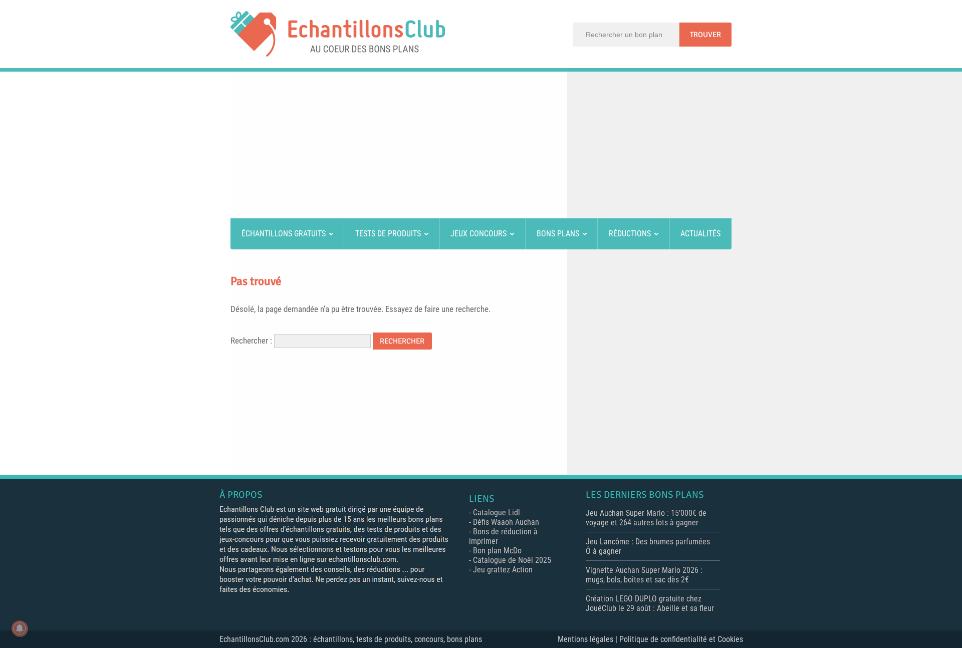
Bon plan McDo (497, 550)
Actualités (700, 233)
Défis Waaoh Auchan (506, 522)
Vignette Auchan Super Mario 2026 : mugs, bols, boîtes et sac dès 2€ (644, 574)
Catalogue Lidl (496, 512)
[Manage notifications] (20, 628)
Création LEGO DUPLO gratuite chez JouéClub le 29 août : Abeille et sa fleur (650, 603)
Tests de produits (388, 233)
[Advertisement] (481, 147)
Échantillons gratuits (284, 233)
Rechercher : (251, 341)
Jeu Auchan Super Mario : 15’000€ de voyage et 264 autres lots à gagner (646, 517)
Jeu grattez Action (503, 569)
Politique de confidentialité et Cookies (681, 639)
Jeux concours (478, 233)
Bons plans (558, 233)
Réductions (630, 233)
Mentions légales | (588, 639)
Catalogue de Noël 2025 (512, 560)
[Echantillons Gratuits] (337, 54)
